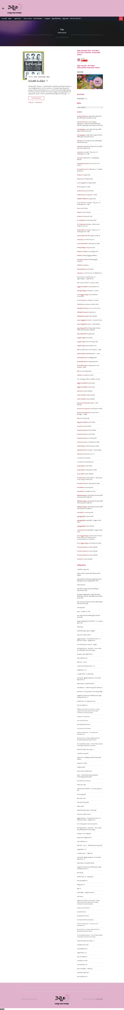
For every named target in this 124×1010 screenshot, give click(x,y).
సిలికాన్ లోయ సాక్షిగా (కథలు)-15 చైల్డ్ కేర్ (86, 631)
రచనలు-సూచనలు (28, 18)
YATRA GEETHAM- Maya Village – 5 (85, 749)
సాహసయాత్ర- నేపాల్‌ (91, 220)
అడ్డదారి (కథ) (87, 175)
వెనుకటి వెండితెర (42, 76)
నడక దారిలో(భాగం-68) (82, 658)
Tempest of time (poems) (83, 716)
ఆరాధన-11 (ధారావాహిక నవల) (95, 320)
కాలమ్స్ (35, 76)
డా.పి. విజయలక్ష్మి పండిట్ (82, 379)
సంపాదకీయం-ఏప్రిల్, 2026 (83, 972)
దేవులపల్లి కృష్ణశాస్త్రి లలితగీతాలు (90, 255)
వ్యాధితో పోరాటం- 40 (81, 952)
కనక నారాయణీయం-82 (82, 880)
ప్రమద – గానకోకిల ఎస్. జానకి (83, 611)
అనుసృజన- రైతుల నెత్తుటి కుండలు (84, 654)
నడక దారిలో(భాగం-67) (82, 841)
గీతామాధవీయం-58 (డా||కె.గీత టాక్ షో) (85, 863)
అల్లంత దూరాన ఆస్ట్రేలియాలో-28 (84, 837)
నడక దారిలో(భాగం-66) (82, 948)
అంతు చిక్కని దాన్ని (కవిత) (83, 802)
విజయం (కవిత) (90, 516)
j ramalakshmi (80, 462)
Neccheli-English (75, 18)
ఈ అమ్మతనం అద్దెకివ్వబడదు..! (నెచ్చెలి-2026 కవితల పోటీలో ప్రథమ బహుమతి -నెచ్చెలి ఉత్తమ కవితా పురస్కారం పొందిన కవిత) (90, 123)
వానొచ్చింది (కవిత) (89, 179)
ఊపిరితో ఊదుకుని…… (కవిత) (93, 353)
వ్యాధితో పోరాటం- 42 (81, 670)
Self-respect (80, 896)
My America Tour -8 (90, 454)
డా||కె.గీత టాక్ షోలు (37, 18)
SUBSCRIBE (80, 72)
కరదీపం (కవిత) (80, 806)
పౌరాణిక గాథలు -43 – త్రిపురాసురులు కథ (86, 701)
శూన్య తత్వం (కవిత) (93, 361)
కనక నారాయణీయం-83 (82, 705)
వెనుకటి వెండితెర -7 (38, 81)
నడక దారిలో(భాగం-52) (91, 345)
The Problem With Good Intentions (85, 919)
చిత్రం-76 (79, 888)
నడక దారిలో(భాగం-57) (94, 286)
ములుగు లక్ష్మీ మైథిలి (81, 183)
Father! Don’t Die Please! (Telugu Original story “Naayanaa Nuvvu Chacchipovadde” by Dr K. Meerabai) (89, 537)
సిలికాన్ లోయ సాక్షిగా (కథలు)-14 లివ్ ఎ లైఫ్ (86, 810)
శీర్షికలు (9, 18)
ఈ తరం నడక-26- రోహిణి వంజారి (84, 771)
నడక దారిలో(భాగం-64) (82, 976)
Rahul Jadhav (80, 282)
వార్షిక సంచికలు (17, 18)
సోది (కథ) (88, 458)
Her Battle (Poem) (81, 912)
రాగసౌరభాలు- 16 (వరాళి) (93, 290)
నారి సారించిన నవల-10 (89, 239)
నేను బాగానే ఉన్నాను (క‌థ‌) (92, 341)
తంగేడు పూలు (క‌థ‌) (81, 784)
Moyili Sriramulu (81, 277)
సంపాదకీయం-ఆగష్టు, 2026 (83, 569)
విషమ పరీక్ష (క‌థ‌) (93, 316)
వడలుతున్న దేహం (81, 607)
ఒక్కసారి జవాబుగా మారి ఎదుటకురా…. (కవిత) (91, 349)
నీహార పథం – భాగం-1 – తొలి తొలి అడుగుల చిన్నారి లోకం (89, 845)
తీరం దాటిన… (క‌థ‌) (81, 798)
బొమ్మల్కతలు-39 (81, 884)
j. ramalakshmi (80, 458)
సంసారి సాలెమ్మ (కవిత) (86, 371)
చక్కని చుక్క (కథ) (91, 395)
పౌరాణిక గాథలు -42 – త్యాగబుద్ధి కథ (85, 876)
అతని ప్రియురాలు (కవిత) (94, 243)
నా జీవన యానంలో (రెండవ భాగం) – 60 (86, 666)
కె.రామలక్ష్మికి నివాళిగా (93, 251)
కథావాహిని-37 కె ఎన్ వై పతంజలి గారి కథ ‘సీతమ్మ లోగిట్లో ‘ (90, 691)
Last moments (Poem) (94, 308)
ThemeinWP (99, 999)
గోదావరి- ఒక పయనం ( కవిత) (92, 282)
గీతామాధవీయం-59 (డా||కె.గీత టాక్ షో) (85, 683)
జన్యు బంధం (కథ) (88, 216)
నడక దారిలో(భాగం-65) (82, 964)
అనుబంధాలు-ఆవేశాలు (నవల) (92, 304)
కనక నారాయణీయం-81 (82, 956)
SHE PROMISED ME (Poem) (83, 724)
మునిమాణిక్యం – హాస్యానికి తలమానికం (85, 892)
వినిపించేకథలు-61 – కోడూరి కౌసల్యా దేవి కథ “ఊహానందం (89, 687)
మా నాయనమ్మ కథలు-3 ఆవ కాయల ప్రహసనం (87, 824)
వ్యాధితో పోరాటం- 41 (81, 849)
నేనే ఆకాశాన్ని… (80, 627)
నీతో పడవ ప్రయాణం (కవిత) (93, 446)
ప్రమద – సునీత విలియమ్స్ (94, 324)
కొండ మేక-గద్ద (80, 872)
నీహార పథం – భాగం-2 (82, 662)
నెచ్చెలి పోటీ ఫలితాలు (56, 18)
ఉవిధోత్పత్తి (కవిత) (93, 357)
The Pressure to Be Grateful (84, 728)
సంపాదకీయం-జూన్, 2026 (82, 944)
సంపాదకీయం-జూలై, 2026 (83, 753)
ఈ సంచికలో (4, 18)
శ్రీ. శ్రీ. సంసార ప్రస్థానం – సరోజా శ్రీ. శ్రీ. (84, 968)
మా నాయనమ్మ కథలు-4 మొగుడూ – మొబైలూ (87, 644)
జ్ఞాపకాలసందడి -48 (95, 235)
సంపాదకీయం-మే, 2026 (82, 960)
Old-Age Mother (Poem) (83, 915)
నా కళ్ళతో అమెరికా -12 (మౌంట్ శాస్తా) (85, 674)
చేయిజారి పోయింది (81, 584)
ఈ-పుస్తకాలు (47, 18)
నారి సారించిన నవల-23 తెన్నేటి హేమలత (93, 273)
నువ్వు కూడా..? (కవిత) (85, 186)
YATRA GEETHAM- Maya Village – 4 (85, 940)
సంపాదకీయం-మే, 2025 (88, 375)
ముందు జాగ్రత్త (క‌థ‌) (81, 794)
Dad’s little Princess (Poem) (83, 780)
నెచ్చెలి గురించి (65, 18)
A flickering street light (95, 543)
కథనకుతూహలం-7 (90, 462)
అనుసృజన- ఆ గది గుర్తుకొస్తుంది (84, 833)
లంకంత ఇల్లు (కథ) (85, 418)
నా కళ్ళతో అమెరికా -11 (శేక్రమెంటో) (84, 853)
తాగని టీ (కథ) (90, 190)
